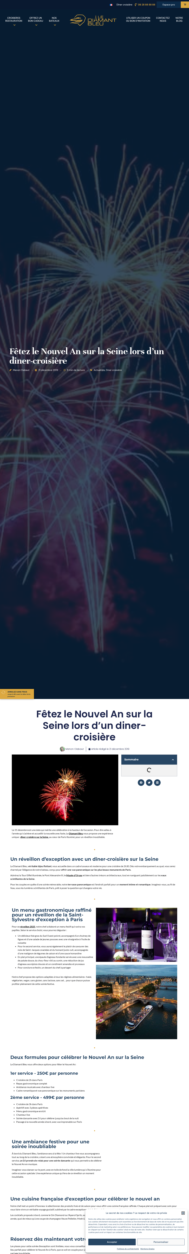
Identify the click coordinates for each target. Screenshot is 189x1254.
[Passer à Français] (111, 5)
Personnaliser (161, 1242)
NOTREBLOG (179, 19)
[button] (183, 1213)
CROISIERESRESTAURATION (13, 19)
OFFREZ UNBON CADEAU (35, 19)
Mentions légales (147, 1249)
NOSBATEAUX (54, 19)
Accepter (112, 1242)
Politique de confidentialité (128, 1249)
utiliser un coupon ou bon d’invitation (138, 19)
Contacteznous (163, 19)
